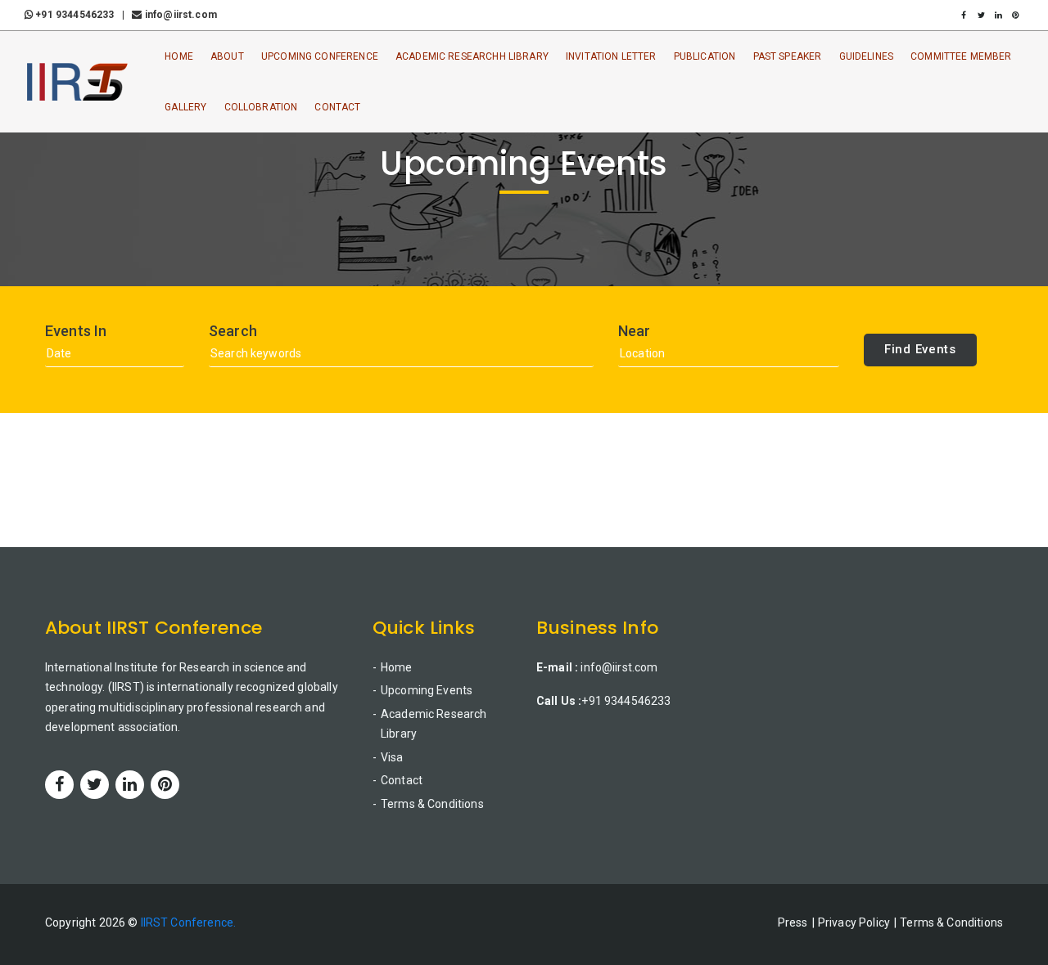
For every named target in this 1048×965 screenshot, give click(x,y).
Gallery (185, 107)
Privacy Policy (854, 922)
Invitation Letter (611, 56)
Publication (705, 56)
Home (179, 56)
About (227, 56)
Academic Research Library (434, 724)
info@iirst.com (179, 14)
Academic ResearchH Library (472, 56)
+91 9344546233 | (81, 14)
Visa (392, 757)
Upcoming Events (426, 690)
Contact (337, 107)
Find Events (920, 349)
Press (793, 922)
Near (634, 331)
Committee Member (960, 56)
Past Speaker (787, 56)
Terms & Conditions (432, 803)
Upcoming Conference (319, 56)
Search (233, 331)
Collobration (261, 107)
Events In (75, 331)
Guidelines (866, 56)
